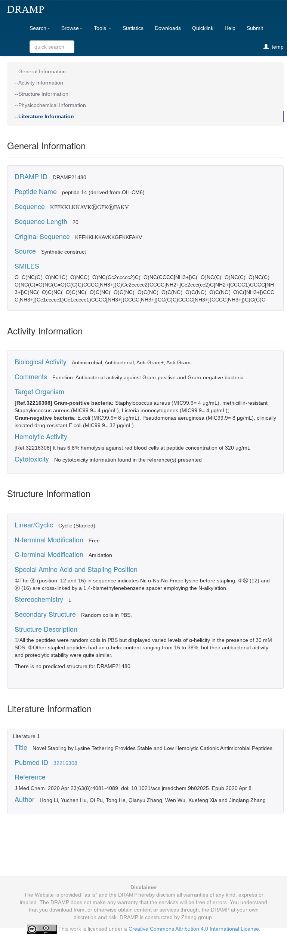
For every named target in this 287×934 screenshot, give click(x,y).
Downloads (168, 28)
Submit (255, 28)
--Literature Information (44, 116)
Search (38, 28)
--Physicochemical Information (50, 105)
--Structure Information (41, 94)
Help (230, 28)
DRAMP (25, 9)
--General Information (40, 71)
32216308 (65, 763)
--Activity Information (39, 83)
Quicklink (202, 28)
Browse (70, 28)
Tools (101, 28)
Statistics (133, 28)
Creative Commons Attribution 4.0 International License (194, 929)
